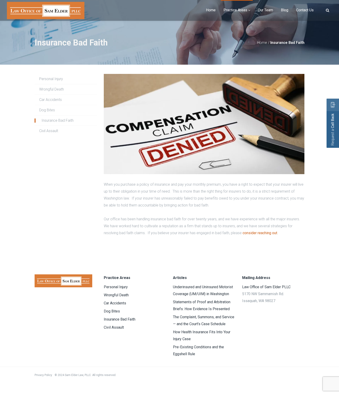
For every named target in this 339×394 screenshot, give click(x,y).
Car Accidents (50, 99)
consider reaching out (260, 233)
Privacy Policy (43, 375)
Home (262, 42)
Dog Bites (47, 110)
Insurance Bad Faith (58, 120)
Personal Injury (51, 79)
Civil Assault (48, 131)
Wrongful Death (51, 89)
